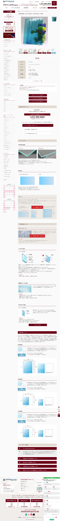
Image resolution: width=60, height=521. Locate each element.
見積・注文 (54, 2)
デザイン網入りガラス (7, 147)
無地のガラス (6, 79)
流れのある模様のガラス (7, 60)
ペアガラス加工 (7, 174)
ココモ (5, 137)
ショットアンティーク (7, 133)
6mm (5, 109)
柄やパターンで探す (7, 50)
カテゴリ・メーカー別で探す (8, 115)
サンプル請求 (43, 7)
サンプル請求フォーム (27, 452)
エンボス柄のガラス (7, 69)
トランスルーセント (7, 141)
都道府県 (46, 500)
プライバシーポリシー (26, 517)
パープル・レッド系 (7, 93)
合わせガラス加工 (7, 176)
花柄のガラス (6, 71)
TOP (6, 7)
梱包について (23, 483)
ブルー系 (5, 89)
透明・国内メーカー (7, 145)
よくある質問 (42, 497)
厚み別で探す (6, 99)
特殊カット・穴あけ (7, 159)
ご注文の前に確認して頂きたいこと (27, 479)
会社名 (46, 482)
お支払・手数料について (24, 486)
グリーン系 (5, 91)
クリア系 (5, 85)
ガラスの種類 (6, 155)
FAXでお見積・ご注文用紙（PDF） (31, 129)
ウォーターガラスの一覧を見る (37, 101)
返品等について (23, 490)
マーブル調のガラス (7, 62)
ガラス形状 (5, 157)
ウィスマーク (6, 135)
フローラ (5, 123)
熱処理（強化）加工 (8, 170)
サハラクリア (6, 44)
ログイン (9, 18)
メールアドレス (47, 491)
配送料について (23, 485)
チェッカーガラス (6, 52)
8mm (5, 111)
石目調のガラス (6, 64)
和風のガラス (6, 77)
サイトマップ (40, 517)
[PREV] (4, 184)
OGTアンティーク (6, 131)
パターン (5, 118)
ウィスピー (5, 139)
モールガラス (6, 46)
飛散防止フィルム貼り (8, 172)
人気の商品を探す (7, 39)
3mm (5, 103)
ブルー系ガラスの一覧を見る (37, 98)
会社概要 (19, 517)
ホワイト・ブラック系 (7, 95)
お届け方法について (24, 481)
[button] (37, 81)
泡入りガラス (6, 58)
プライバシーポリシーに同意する (52, 517)
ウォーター (5, 125)
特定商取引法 (34, 517)
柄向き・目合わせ (6, 161)
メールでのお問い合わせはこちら (31, 133)
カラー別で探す (7, 83)
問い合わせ (51, 508)
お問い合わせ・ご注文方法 (16, 497)
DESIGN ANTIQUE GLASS (30, 511)
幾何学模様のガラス (7, 73)
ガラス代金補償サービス (27, 497)
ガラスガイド (6, 153)
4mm (5, 105)
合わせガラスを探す (37, 324)
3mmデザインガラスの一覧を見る (37, 95)
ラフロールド (6, 127)
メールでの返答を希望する (48, 505)
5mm (5, 107)
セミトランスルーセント (7, 143)
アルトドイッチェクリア (7, 42)
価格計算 (5, 179)
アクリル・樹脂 (6, 149)
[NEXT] (14, 184)
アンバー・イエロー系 (7, 87)
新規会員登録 (9, 16)
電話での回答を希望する (48, 506)
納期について (23, 488)
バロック (5, 129)
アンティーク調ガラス (7, 75)
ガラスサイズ (6, 163)
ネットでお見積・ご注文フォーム (31, 125)
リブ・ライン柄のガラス (7, 56)
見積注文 (58, 415)
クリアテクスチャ (6, 120)
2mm (5, 101)
